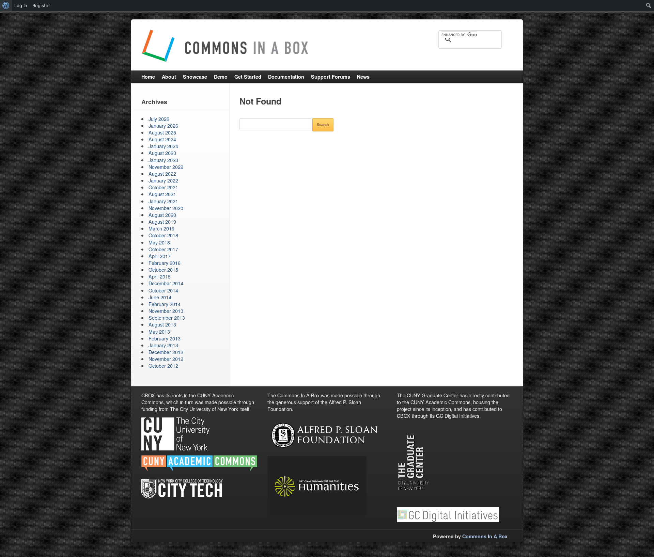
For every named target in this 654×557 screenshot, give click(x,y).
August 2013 (162, 324)
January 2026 (163, 125)
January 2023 (163, 159)
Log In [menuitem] (20, 5)
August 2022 (162, 173)
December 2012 (166, 351)
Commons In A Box (485, 536)
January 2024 (163, 145)
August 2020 (162, 214)
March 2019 (161, 228)
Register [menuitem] (41, 5)
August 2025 (162, 132)
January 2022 (163, 180)
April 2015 (160, 276)
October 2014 (163, 290)
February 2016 (165, 262)
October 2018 (163, 235)
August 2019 (162, 221)
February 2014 (165, 303)
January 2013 (163, 345)
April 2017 (160, 255)
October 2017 (163, 249)
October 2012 (163, 365)
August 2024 (162, 139)
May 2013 (159, 331)
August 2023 (162, 152)
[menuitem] (6, 5)
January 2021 (163, 201)
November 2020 (166, 207)
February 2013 (165, 338)
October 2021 (163, 187)
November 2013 (166, 310)
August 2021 (162, 193)
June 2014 (160, 297)
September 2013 (167, 317)
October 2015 (163, 269)
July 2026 (159, 118)
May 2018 (159, 242)
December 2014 (166, 283)
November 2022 (166, 166)
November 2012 (166, 358)
